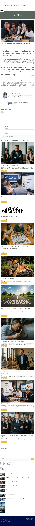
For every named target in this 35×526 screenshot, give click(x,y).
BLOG (30, 5)
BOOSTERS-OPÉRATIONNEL (17, 2)
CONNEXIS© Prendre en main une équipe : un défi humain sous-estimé (17, 477)
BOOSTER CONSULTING (8, 5)
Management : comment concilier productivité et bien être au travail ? (17, 506)
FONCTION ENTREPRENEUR (5, 464)
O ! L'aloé (1, 466)
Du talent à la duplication (8, 403)
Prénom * (6, 122)
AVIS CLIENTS (15, 5)
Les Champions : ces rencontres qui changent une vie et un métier (16, 489)
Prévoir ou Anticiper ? (8, 502)
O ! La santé (2, 469)
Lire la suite (4, 170)
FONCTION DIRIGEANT (4, 463)
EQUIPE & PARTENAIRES (23, 5)
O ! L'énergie (2, 468)
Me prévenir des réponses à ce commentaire (13, 130)
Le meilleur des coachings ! (8, 278)
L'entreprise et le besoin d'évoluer (10, 216)
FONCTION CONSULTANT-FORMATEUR (6, 462)
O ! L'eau (1, 467)
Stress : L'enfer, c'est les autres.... (10, 165)
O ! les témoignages (3, 470)
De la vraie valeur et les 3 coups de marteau (13, 341)
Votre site (6, 126)
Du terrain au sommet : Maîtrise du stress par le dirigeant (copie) (16, 481)
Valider (6, 133)
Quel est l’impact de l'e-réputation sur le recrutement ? (16, 196)
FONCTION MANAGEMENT (4, 465)
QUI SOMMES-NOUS (7, 2)
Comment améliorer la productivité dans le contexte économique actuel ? (18, 510)
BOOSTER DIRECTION (27, 2)
